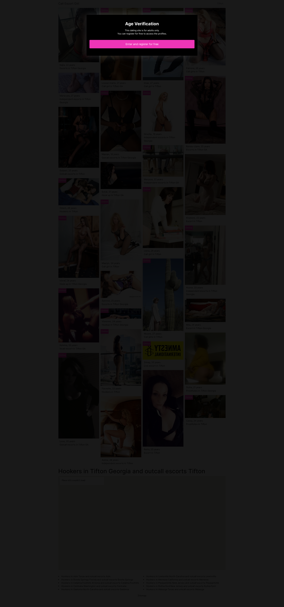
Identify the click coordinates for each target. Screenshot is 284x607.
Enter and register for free (142, 44)
